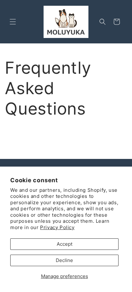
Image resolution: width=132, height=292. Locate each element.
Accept (64, 244)
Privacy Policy (57, 227)
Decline (64, 260)
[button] (13, 22)
